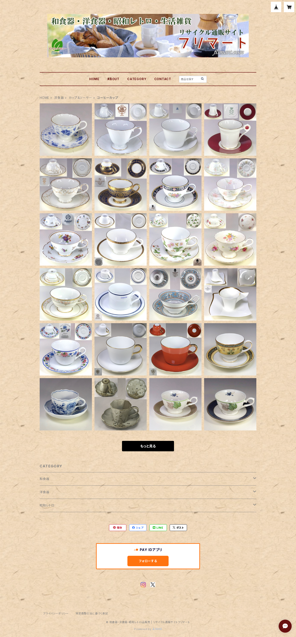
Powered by (143, 629)
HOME (94, 79)
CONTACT (162, 79)
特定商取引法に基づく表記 (92, 613)
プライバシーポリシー (56, 613)
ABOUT (113, 79)
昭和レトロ (47, 505)
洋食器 (59, 97)
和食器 (44, 479)
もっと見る (148, 446)
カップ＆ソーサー (80, 97)
